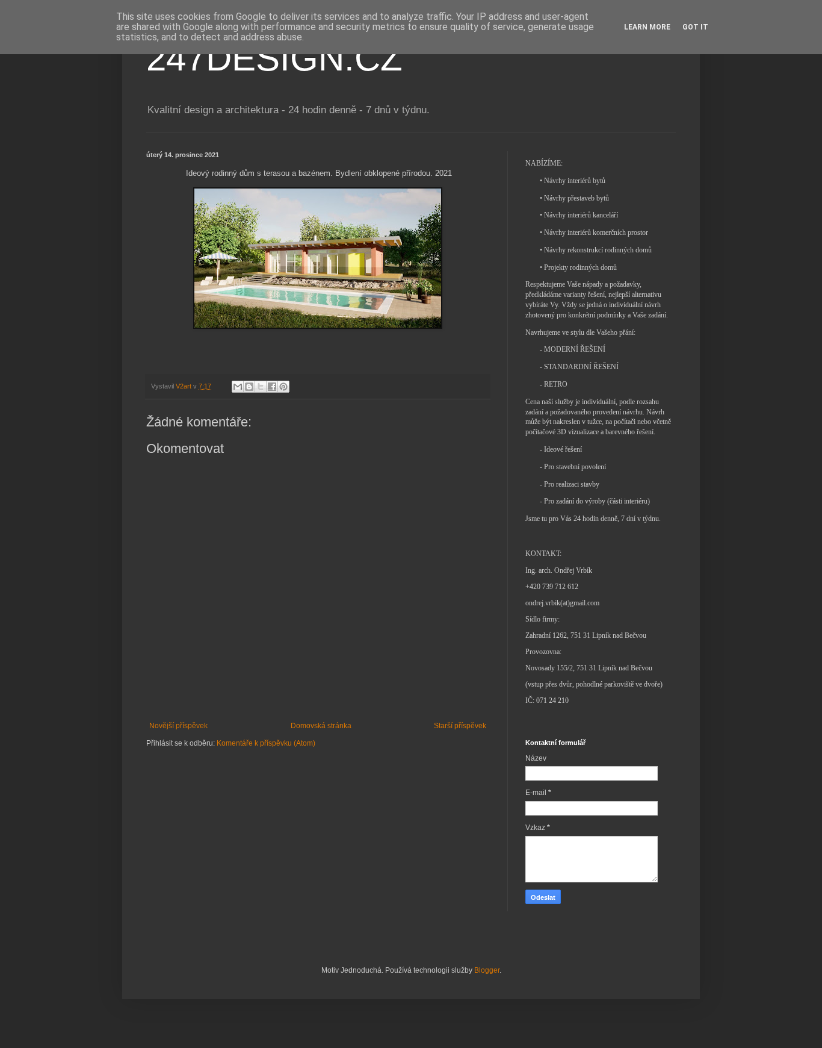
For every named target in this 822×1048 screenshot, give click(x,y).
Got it (695, 27)
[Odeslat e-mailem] (238, 387)
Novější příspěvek (178, 726)
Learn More (647, 27)
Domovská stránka (321, 726)
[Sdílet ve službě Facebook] (272, 387)
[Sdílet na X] (261, 387)
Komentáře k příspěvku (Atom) (266, 743)
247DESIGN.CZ (274, 58)
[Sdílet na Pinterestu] (283, 387)
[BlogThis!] (249, 387)
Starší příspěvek (460, 726)
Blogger (486, 970)
